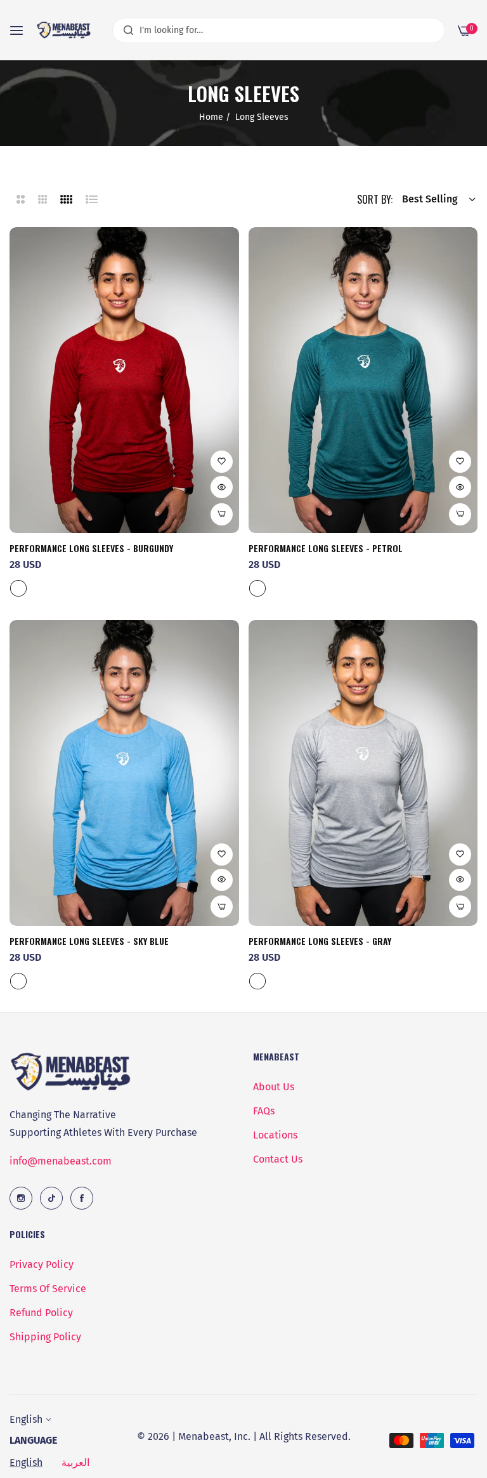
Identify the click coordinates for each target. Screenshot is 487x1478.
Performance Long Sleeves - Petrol (326, 548)
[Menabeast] (64, 30)
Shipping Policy (45, 1337)
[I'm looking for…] (125, 30)
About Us (273, 1087)
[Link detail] (21, 1198)
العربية (75, 1462)
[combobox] (278, 30)
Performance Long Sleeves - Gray (320, 941)
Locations (275, 1135)
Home (211, 117)
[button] (222, 462)
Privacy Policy (42, 1264)
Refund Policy (41, 1313)
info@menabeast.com (61, 1161)
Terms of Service (48, 1289)
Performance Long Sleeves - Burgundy (91, 548)
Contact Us (277, 1159)
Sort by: (375, 199)
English (26, 1462)
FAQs (264, 1111)
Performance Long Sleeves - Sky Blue (89, 941)
